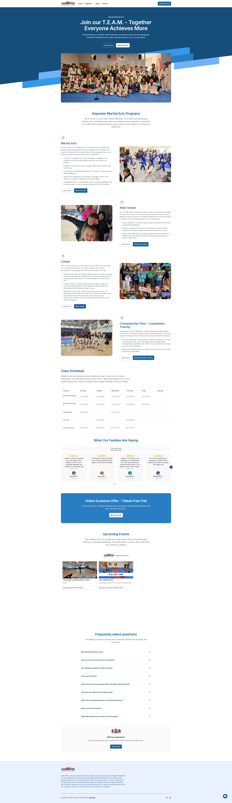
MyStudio (92, 797)
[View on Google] (74, 473)
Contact (105, 4)
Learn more (67, 190)
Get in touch (108, 45)
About (98, 4)
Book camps (80, 306)
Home (80, 4)
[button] (89, 4)
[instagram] (167, 798)
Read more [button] (74, 469)
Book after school (140, 244)
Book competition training (143, 358)
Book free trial (164, 3)
